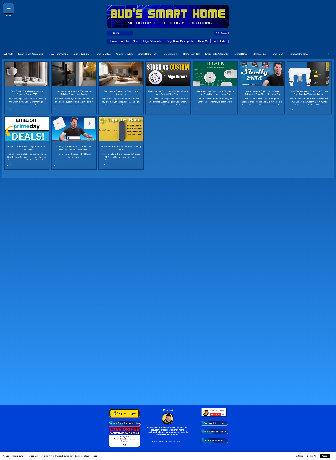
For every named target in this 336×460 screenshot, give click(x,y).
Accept (324, 455)
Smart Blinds (241, 54)
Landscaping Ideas (299, 54)
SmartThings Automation (31, 54)
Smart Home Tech (147, 54)
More (316, 54)
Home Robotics (103, 54)
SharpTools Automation (217, 54)
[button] (136, 41)
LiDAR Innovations (58, 54)
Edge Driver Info (81, 54)
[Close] (332, 456)
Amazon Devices (124, 54)
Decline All (311, 455)
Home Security (170, 54)
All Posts (8, 54)
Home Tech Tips (191, 54)
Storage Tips (259, 54)
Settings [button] (299, 455)
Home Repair (277, 54)
